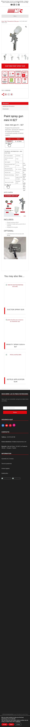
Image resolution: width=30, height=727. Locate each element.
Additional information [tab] (9, 106)
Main (6, 21)
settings (18, 721)
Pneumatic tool (11, 21)
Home (3, 21)
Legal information (17, 714)
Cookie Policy (25, 714)
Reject (11, 724)
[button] (26, 26)
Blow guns (16, 21)
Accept (4, 724)
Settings (18, 724)
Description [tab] (6, 103)
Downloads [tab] (6, 109)
